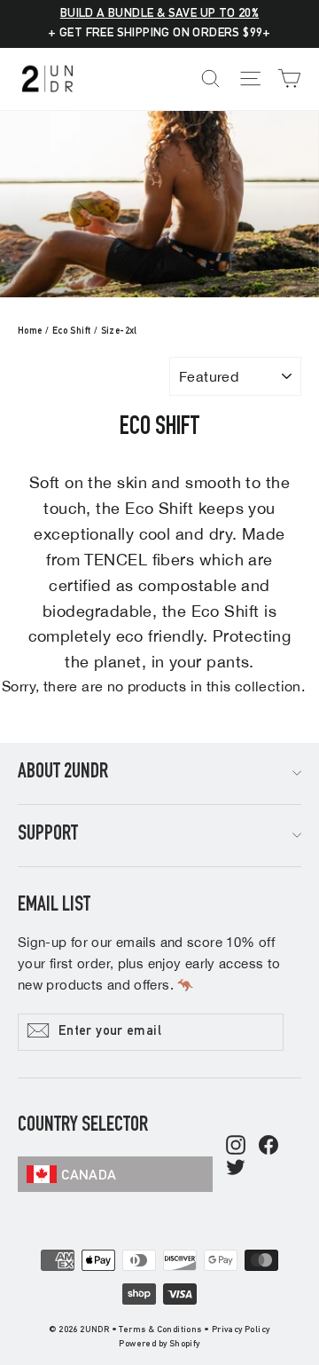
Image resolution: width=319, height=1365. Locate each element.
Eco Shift (71, 331)
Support (48, 835)
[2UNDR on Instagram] (235, 1146)
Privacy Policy (241, 1330)
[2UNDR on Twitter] (235, 1168)
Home (30, 331)
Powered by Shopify (159, 1344)
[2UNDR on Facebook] (268, 1146)
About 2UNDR (63, 773)
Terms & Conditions (160, 1330)
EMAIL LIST (54, 906)
